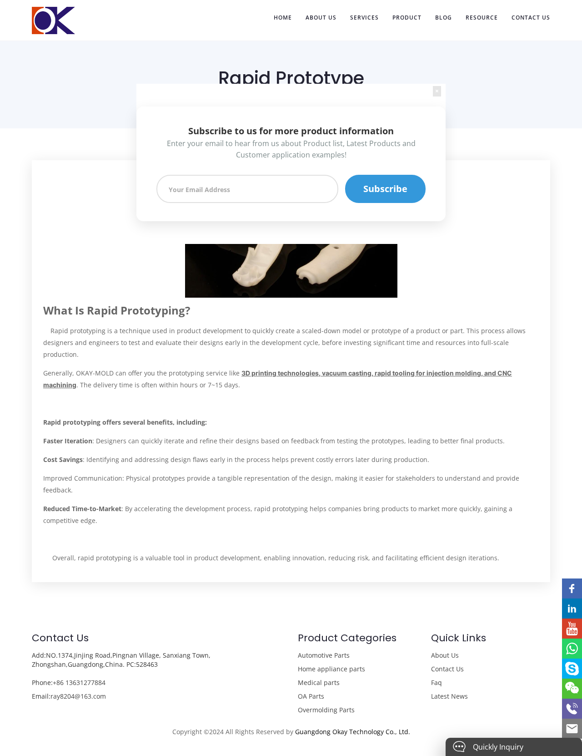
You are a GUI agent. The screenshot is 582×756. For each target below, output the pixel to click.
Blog (443, 17)
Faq (436, 682)
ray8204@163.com (78, 696)
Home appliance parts (331, 669)
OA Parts (311, 696)
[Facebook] (572, 588)
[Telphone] (572, 709)
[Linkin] (572, 609)
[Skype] (572, 669)
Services (364, 17)
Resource (482, 17)
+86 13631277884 (79, 682)
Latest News (449, 696)
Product (406, 17)
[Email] (572, 729)
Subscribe (385, 189)
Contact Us (531, 17)
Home (283, 17)
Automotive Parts (324, 655)
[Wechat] (572, 689)
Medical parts (319, 682)
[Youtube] (572, 629)
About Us (321, 17)
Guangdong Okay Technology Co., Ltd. (352, 731)
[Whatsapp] (572, 649)
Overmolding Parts (326, 709)
